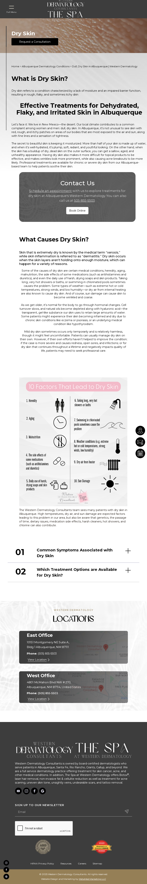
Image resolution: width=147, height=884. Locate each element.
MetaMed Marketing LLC (92, 879)
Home (15, 66)
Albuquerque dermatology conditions (45, 66)
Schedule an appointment (50, 191)
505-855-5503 (84, 200)
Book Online (77, 210)
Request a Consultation (35, 41)
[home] (70, 16)
